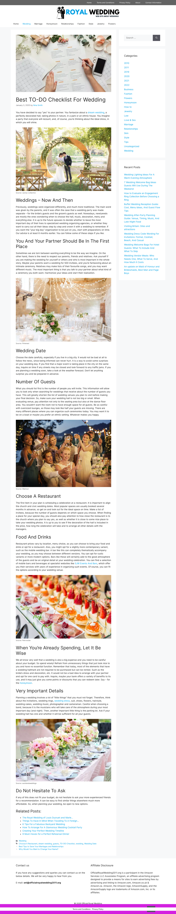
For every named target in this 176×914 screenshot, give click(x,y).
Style (91, 24)
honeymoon (26, 683)
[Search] (156, 38)
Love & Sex (130, 120)
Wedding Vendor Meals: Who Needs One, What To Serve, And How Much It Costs (141, 258)
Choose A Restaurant (28, 843)
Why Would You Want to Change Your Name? (38, 849)
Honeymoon (51, 24)
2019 (126, 72)
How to (128, 107)
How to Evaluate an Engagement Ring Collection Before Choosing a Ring (141, 196)
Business (128, 89)
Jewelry (100, 24)
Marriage (38, 24)
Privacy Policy (124, 3)
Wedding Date (90, 843)
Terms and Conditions (105, 3)
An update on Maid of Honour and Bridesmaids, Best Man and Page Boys (142, 269)
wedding (79, 843)
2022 (126, 85)
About (137, 3)
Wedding (27, 24)
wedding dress (62, 700)
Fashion (81, 24)
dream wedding (96, 112)
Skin (126, 133)
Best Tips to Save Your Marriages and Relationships (41, 846)
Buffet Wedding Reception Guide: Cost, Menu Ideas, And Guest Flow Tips (142, 207)
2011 (126, 67)
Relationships (67, 24)
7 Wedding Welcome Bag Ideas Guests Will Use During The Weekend (140, 185)
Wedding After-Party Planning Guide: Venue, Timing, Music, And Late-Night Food (141, 218)
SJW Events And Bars (86, 563)
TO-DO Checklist (67, 843)
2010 (126, 63)
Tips (126, 142)
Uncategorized (131, 146)
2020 (126, 76)
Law (126, 115)
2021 (126, 80)
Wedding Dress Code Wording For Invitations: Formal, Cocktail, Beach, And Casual (141, 237)
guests (56, 843)
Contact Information (153, 3)
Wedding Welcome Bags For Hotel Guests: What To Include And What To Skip (141, 248)
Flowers (112, 24)
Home (89, 3)
